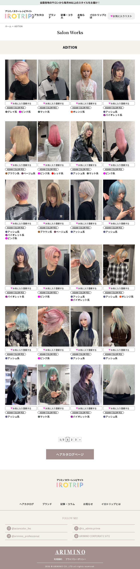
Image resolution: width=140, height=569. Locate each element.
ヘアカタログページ (70, 454)
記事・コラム (67, 16)
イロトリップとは (98, 16)
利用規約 (58, 559)
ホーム (8, 26)
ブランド (47, 504)
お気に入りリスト (121, 16)
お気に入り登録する (22, 103)
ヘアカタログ (38, 16)
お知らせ (81, 16)
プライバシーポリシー (76, 559)
